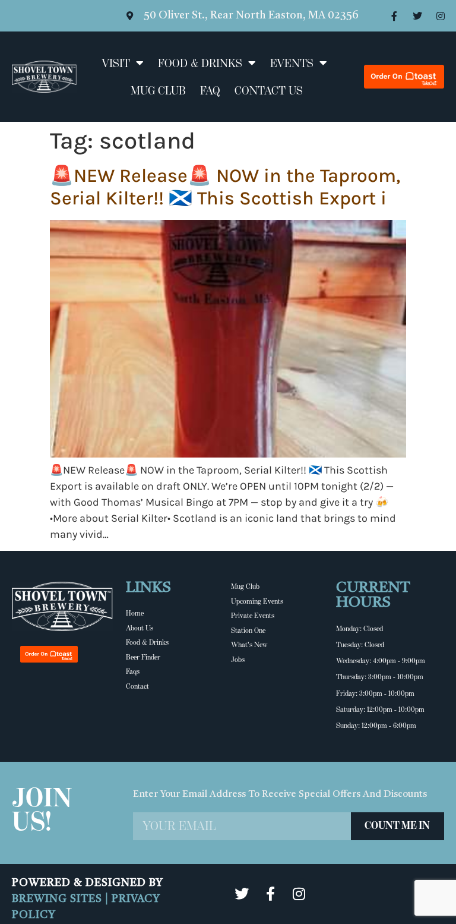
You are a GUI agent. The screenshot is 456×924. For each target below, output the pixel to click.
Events (292, 63)
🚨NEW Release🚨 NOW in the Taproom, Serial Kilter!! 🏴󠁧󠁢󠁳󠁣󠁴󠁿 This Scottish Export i (225, 187)
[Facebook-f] (394, 16)
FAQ (210, 90)
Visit (116, 63)
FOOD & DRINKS (200, 63)
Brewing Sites (58, 899)
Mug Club (158, 90)
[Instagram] (440, 16)
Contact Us (269, 90)
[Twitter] (417, 16)
